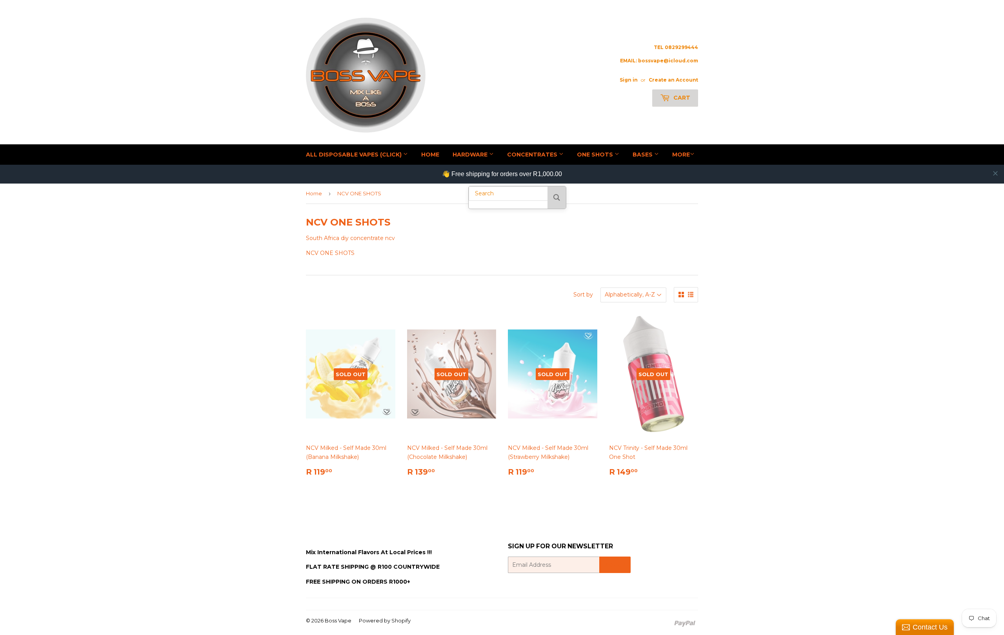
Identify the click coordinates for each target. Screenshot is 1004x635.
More (681, 154)
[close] (995, 173)
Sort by (583, 294)
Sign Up (615, 565)
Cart (681, 97)
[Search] (556, 197)
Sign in (629, 80)
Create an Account (673, 80)
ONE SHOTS (596, 154)
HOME (430, 154)
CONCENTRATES (533, 154)
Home (314, 193)
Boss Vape (338, 620)
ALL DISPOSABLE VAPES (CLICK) (354, 154)
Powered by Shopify (385, 620)
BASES (643, 154)
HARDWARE (471, 154)
